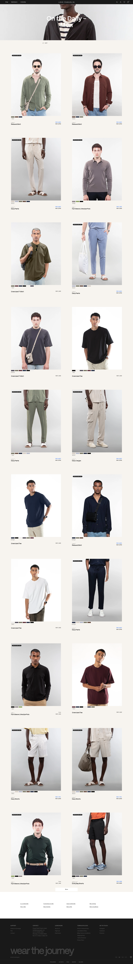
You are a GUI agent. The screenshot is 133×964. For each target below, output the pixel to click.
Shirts (74, 962)
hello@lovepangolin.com (39, 930)
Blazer (81, 962)
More (66, 889)
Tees (67, 962)
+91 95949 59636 (42, 933)
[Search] (117, 2)
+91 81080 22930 (39, 932)
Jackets (61, 962)
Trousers (53, 962)
